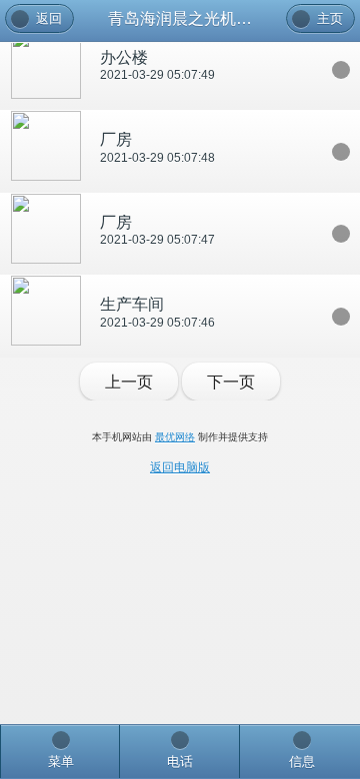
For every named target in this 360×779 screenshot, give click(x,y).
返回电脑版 (180, 467)
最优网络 (175, 436)
